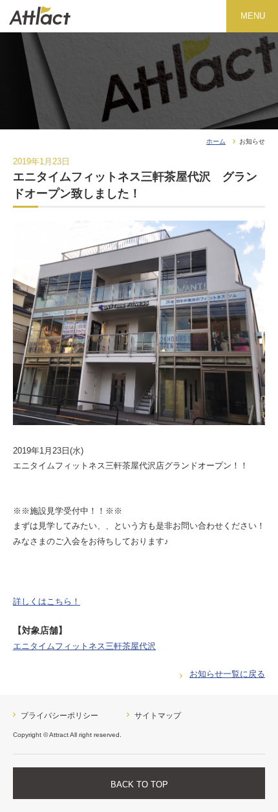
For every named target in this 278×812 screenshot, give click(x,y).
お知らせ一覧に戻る (227, 674)
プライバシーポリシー (59, 715)
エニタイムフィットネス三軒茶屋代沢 (84, 646)
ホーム (216, 141)
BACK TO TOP (139, 784)
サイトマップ (157, 715)
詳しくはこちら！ (46, 601)
